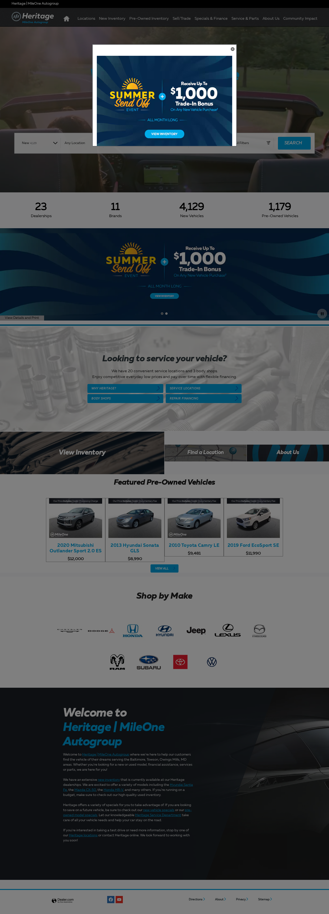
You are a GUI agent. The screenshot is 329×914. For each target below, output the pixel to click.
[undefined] (164, 104)
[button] (232, 49)
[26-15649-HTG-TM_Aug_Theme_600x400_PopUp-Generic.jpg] (164, 104)
